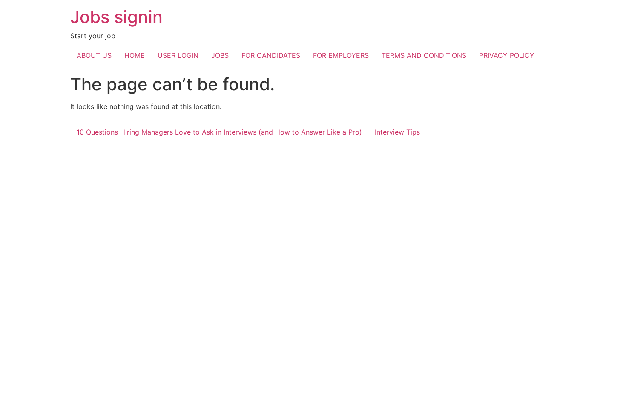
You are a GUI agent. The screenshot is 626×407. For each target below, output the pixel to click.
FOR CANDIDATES (270, 55)
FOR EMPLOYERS (341, 55)
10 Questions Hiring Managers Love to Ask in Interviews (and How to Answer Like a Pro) (219, 132)
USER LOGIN (178, 55)
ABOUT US (94, 55)
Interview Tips (397, 132)
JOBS (220, 55)
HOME (134, 55)
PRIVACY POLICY (506, 55)
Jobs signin (116, 16)
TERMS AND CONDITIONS (424, 55)
